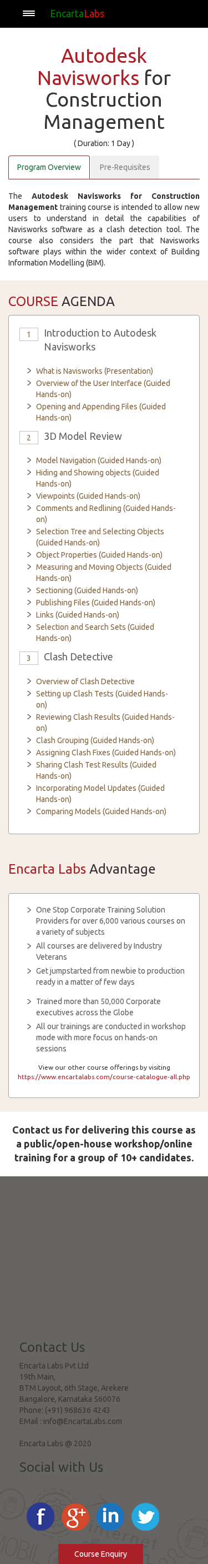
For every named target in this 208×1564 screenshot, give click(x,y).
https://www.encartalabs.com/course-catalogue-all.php (104, 1076)
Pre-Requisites (125, 167)
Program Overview (49, 167)
